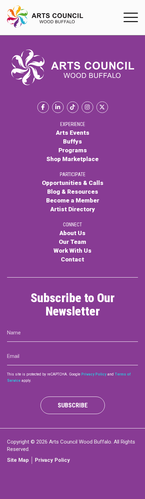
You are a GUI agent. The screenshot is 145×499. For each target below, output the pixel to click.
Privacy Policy (93, 374)
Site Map (18, 460)
